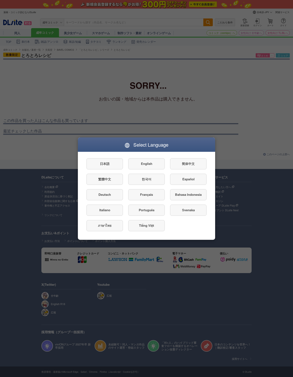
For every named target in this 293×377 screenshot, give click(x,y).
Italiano (104, 210)
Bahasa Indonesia (188, 194)
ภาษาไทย (105, 225)
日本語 (105, 163)
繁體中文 (104, 179)
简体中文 (188, 163)
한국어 (146, 179)
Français (146, 194)
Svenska (188, 210)
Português (146, 210)
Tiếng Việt (146, 225)
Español (188, 179)
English (146, 163)
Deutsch (104, 194)
